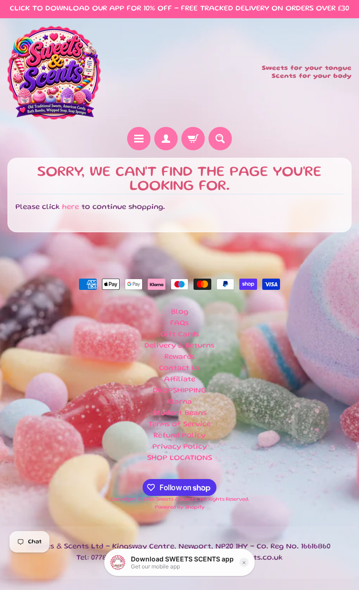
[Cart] (193, 138)
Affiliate (179, 379)
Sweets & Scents (176, 499)
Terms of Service (179, 424)
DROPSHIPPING (180, 391)
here (70, 207)
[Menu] (139, 138)
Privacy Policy (179, 447)
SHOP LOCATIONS (179, 458)
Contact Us (179, 368)
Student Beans (180, 413)
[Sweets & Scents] (54, 72)
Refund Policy (179, 436)
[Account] (166, 138)
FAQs (179, 323)
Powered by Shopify (180, 507)
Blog (179, 312)
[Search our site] (220, 138)
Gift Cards (179, 335)
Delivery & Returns (179, 346)
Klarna (179, 402)
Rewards (180, 357)
